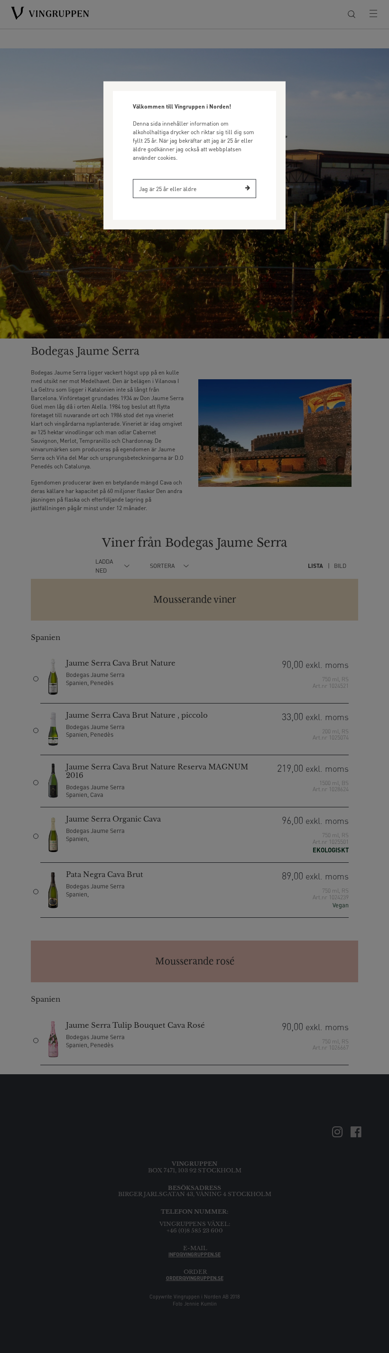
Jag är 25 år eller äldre (167, 188)
